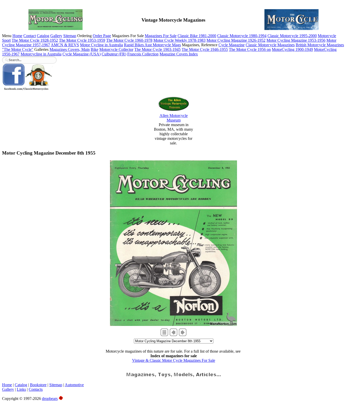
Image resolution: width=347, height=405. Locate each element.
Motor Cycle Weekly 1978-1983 (179, 40)
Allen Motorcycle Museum (174, 117)
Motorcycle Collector (116, 49)
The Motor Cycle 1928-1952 (35, 40)
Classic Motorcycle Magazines (270, 45)
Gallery (56, 36)
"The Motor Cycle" (17, 49)
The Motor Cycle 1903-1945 (157, 49)
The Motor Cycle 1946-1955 (205, 49)
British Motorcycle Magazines (320, 45)
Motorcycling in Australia (41, 54)
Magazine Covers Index (179, 54)
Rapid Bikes (134, 45)
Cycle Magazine (231, 45)
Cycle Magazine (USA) (81, 54)
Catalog (43, 36)
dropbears (50, 398)
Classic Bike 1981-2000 (197, 36)
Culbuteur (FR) (114, 54)
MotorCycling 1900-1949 (292, 49)
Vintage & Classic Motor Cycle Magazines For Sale (173, 360)
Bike (94, 49)
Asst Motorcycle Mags (163, 45)
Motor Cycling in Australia (101, 45)
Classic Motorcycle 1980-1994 (241, 36)
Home (17, 36)
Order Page (102, 36)
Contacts (36, 389)
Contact (29, 36)
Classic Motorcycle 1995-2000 (292, 36)
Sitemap (69, 36)
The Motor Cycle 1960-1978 (129, 40)
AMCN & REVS (65, 45)
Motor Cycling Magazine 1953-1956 (295, 40)
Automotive (74, 385)
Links (21, 389)
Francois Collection (143, 54)
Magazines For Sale (161, 36)
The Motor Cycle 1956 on (250, 49)
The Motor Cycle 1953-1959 (82, 40)
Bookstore (38, 385)
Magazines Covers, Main (70, 49)
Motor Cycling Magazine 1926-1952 (236, 40)
